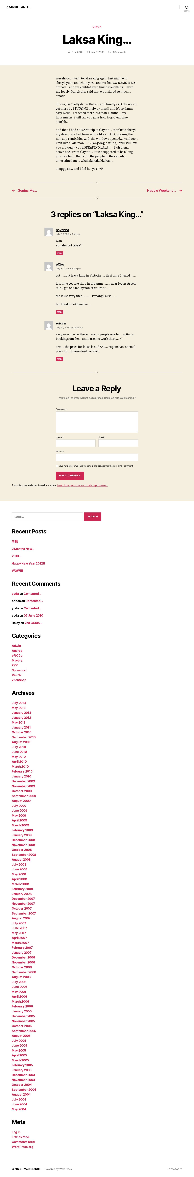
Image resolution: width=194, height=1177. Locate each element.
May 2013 (19, 708)
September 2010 (24, 737)
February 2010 (22, 771)
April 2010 (19, 761)
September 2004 (24, 1089)
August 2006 (21, 977)
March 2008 (20, 884)
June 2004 (19, 1104)
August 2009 (21, 801)
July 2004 (19, 1099)
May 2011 (18, 722)
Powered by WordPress (58, 1168)
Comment (62, 409)
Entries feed (20, 1137)
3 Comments (119, 52)
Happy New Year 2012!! (28, 563)
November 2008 (23, 845)
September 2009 (24, 796)
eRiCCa (97, 27)
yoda (15, 593)
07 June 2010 (33, 615)
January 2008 (22, 894)
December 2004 (23, 1075)
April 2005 (19, 1055)
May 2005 (19, 1050)
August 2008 (21, 859)
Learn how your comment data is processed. (82, 485)
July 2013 (19, 703)
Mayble (17, 660)
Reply (59, 253)
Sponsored (19, 670)
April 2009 (19, 820)
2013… (16, 556)
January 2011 (21, 727)
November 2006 (23, 962)
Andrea (17, 650)
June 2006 (19, 987)
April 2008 (19, 879)
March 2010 (20, 766)
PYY (15, 665)
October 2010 (21, 732)
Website (60, 451)
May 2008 (19, 874)
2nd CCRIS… (33, 623)
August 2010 (21, 742)
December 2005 (23, 1016)
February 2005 (22, 1065)
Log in (16, 1132)
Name (60, 437)
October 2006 (22, 967)
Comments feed (23, 1142)
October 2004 (22, 1084)
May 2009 (19, 815)
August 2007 (21, 918)
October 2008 (22, 850)
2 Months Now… (23, 549)
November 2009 (23, 786)
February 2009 (22, 830)
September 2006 (24, 972)
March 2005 (20, 1060)
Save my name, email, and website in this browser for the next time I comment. (96, 466)
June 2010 (19, 752)
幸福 (15, 541)
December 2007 (23, 898)
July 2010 (19, 747)
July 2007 (19, 923)
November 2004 (23, 1080)
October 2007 (22, 908)
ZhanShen (19, 680)
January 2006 (22, 1011)
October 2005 (22, 1026)
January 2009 (22, 835)
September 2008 (24, 855)
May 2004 (19, 1109)
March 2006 (20, 1001)
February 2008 (22, 889)
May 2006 (19, 992)
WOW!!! (17, 570)
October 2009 (22, 791)
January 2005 (22, 1070)
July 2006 (19, 982)
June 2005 (19, 1045)
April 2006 (19, 996)
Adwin (16, 646)
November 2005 (23, 1021)
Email (102, 437)
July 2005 (19, 1041)
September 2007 (24, 913)
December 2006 (23, 957)
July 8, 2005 (97, 52)
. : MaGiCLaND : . (18, 7)
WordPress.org (22, 1147)
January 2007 (22, 952)
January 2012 (21, 717)
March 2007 (20, 943)
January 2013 (21, 712)
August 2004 (21, 1094)
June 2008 (19, 869)
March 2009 (20, 825)
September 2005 (24, 1031)
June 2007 (19, 928)
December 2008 (23, 840)
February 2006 (22, 1006)
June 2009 (19, 810)
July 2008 (19, 864)
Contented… (32, 593)
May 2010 (19, 757)
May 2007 (19, 933)
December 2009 (23, 781)
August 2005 (21, 1036)
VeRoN (16, 675)
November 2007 (23, 903)
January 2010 (21, 776)
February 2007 (22, 947)
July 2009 (19, 806)
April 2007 (19, 938)
